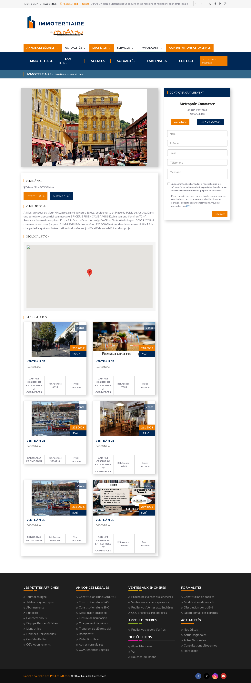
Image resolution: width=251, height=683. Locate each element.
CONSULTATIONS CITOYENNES (190, 47)
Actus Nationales (195, 640)
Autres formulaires (91, 644)
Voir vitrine (180, 122)
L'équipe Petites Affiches (42, 623)
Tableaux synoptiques (40, 602)
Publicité (32, 612)
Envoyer (220, 214)
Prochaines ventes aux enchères (152, 596)
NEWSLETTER (70, 4)
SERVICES (123, 47)
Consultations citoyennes (200, 645)
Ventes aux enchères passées (150, 602)
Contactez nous (36, 618)
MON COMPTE (33, 4)
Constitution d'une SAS (94, 602)
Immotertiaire (41, 61)
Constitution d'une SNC (94, 607)
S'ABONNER (50, 4)
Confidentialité (36, 639)
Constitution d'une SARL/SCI (97, 596)
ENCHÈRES (99, 47)
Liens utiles (33, 628)
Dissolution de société (198, 607)
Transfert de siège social (95, 628)
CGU (188, 206)
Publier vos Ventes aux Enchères (152, 607)
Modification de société (199, 602)
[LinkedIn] (220, 4)
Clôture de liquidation (93, 618)
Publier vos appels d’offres (148, 629)
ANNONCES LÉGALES (40, 47)
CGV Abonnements (38, 644)
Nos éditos (191, 629)
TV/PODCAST (149, 47)
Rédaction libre (89, 639)
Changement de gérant (93, 623)
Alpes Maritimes (141, 646)
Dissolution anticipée (93, 612)
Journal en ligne (36, 596)
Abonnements (35, 607)
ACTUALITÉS (74, 47)
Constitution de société (199, 596)
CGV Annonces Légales (94, 649)
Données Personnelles (41, 634)
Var (133, 651)
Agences (98, 61)
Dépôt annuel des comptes (201, 612)
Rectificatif (86, 634)
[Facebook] (215, 4)
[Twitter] (210, 4)
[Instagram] (225, 4)
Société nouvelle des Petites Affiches (47, 676)
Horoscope (191, 650)
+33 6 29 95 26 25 (210, 122)
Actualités (126, 61)
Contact (186, 61)
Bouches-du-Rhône (143, 656)
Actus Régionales (195, 635)
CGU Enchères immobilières (149, 612)
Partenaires (157, 61)
